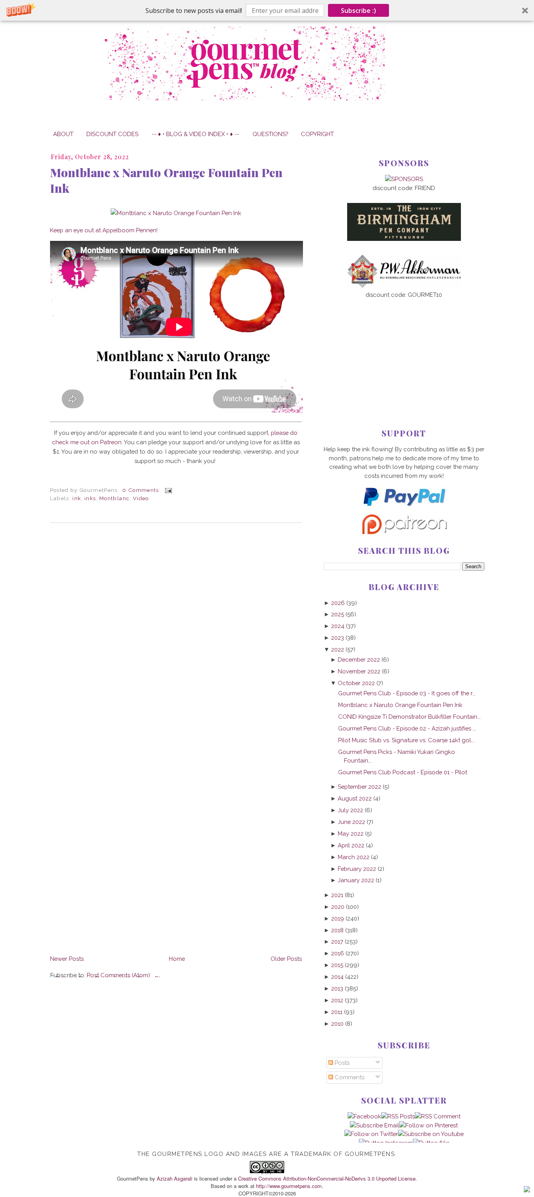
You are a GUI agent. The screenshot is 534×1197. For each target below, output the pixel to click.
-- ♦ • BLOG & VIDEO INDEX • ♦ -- (195, 134)
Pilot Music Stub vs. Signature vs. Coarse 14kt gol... (406, 740)
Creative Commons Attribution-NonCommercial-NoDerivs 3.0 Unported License (327, 1178)
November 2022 (359, 671)
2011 (336, 1012)
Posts (341, 1062)
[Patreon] (404, 532)
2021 (337, 895)
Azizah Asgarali (174, 1178)
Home (177, 958)
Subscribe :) (358, 10)
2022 (337, 649)
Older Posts (286, 958)
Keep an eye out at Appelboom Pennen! (104, 230)
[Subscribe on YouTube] (431, 1134)
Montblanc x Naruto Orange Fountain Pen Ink (166, 180)
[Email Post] (167, 490)
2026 (338, 602)
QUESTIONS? (270, 134)
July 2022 (350, 810)
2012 (337, 1000)
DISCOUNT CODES (112, 134)
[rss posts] (398, 1116)
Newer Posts (67, 958)
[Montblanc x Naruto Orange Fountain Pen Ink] (176, 213)
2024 (337, 626)
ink (76, 498)
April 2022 (351, 845)
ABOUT (63, 134)
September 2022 (359, 786)
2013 (337, 988)
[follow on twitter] (371, 1134)
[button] (267, 10)
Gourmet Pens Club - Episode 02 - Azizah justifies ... (407, 728)
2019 (337, 918)
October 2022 (356, 683)
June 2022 (351, 821)
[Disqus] (176, 636)
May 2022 (351, 833)
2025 (337, 614)
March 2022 (353, 857)
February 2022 (357, 868)
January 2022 (356, 880)
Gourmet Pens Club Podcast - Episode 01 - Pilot (402, 772)
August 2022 (355, 798)
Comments (348, 1077)
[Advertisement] (404, 351)
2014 (337, 976)
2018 (337, 930)
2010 (337, 1023)
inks (90, 498)
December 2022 (359, 659)
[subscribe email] (374, 1125)
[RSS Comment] (438, 1116)
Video (141, 498)
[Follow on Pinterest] (428, 1125)
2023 (337, 637)
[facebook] (364, 1116)
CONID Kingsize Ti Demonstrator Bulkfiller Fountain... (409, 716)
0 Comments (140, 490)
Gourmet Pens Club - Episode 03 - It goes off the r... (407, 693)
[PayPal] (404, 509)
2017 (337, 941)
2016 (337, 953)
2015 (337, 965)
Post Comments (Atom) (118, 975)
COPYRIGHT (317, 134)
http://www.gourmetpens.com (289, 1186)
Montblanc (114, 498)
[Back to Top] (527, 1190)
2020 (337, 906)
